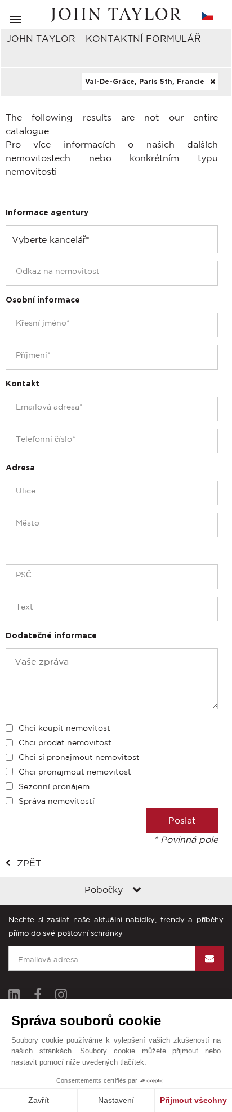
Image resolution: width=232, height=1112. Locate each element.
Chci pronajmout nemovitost (75, 771)
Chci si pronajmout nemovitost (79, 757)
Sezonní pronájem (54, 786)
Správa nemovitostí (57, 801)
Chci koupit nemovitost (64, 727)
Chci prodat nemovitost (65, 742)
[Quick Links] (137, 890)
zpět (29, 863)
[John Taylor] (116, 15)
